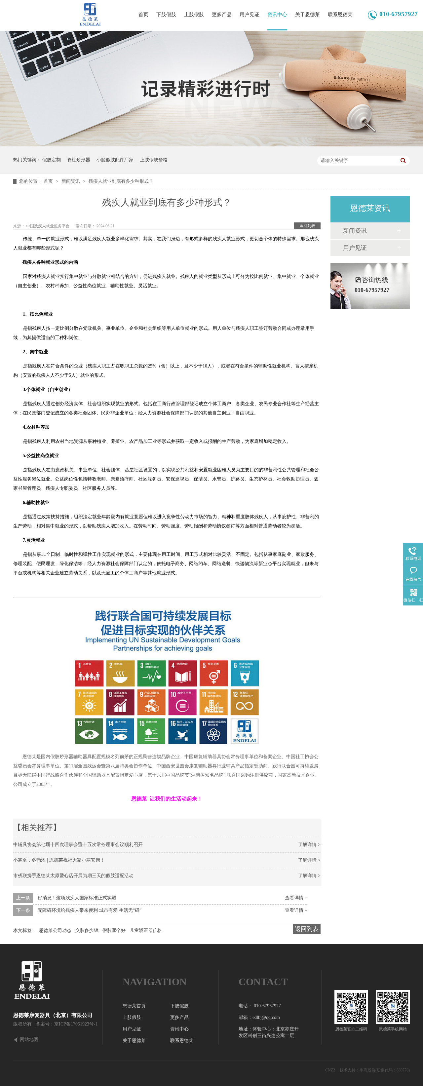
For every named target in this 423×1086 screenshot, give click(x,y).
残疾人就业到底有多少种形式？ (121, 181)
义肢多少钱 (86, 930)
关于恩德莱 (307, 14)
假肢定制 (51, 159)
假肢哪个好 (114, 930)
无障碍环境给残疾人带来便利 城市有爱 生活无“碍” (89, 910)
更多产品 (222, 14)
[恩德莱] (57, 979)
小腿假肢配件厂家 (115, 159)
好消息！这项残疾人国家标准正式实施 (77, 897)
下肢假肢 (166, 14)
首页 (143, 14)
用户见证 (249, 14)
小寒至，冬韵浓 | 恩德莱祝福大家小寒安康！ (59, 860)
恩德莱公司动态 (55, 930)
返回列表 (307, 225)
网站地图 (29, 1039)
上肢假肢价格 (154, 159)
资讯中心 (277, 14)
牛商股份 (367, 1070)
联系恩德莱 (340, 14)
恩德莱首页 (134, 1005)
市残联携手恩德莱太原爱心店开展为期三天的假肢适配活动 (73, 875)
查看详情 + (296, 897)
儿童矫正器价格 (146, 930)
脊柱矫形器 (78, 159)
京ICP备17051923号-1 (76, 1024)
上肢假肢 (194, 14)
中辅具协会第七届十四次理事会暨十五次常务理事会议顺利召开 (78, 844)
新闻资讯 (71, 181)
